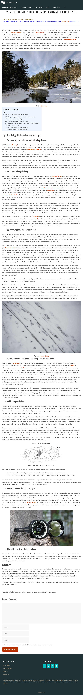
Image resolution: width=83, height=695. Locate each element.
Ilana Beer (44, 106)
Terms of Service (7, 668)
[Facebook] (44, 666)
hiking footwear (10, 248)
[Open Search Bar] (65, 7)
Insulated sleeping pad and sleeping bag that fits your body (23, 123)
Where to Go (56, 7)
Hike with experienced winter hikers (17, 129)
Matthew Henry (44, 356)
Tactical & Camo (26, 7)
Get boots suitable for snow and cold (17, 121)
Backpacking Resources (9, 7)
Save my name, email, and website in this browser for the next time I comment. (28, 645)
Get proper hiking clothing (14, 119)
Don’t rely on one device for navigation (18, 127)
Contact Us (6, 674)
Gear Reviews (38, 7)
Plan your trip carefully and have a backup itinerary (21, 117)
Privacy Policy (6, 665)
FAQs (47, 7)
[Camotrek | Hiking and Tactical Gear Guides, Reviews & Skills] (9, 2)
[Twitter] (48, 666)
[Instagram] (52, 666)
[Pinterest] (56, 666)
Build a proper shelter (13, 125)
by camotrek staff (27, 19)
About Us (5, 671)
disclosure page (65, 21)
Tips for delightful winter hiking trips (16, 114)
